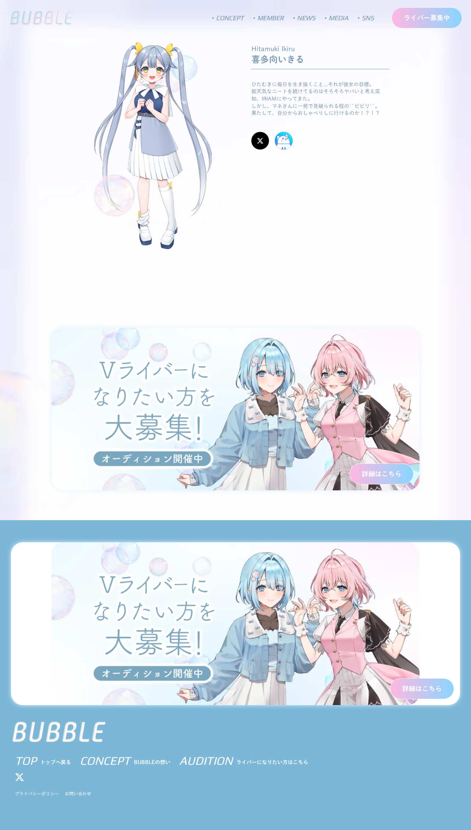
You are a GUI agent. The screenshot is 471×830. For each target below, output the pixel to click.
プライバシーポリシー (37, 793)
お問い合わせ (78, 793)
